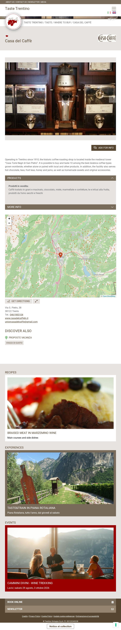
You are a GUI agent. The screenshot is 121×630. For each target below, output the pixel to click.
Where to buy (62, 22)
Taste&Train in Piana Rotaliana (31, 508)
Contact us (21, 2)
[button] (8, 99)
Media (43, 2)
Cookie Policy (46, 616)
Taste (48, 22)
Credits (25, 616)
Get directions (20, 301)
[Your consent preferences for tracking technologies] (116, 625)
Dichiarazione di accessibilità (87, 616)
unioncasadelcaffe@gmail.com (21, 321)
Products (14, 178)
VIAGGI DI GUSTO (14, 343)
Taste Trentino (33, 22)
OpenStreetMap (109, 296)
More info (14, 206)
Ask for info (106, 147)
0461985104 (16, 314)
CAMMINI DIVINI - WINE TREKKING (30, 583)
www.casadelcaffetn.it (16, 318)
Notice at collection (60, 626)
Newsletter (33, 2)
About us (10, 2)
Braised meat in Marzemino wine (31, 433)
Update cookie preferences (64, 616)
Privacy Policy (34, 616)
